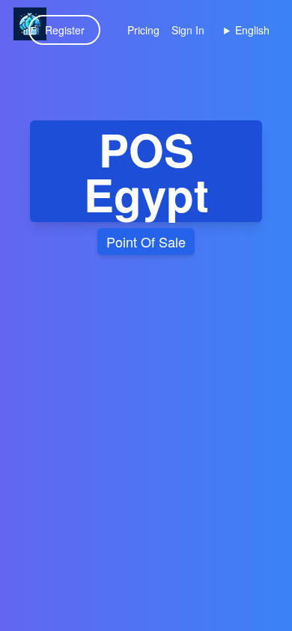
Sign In (187, 29)
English (252, 29)
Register (65, 29)
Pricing (143, 29)
